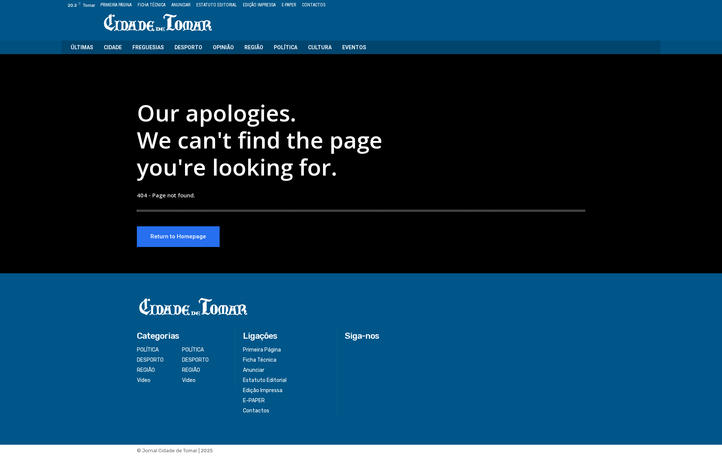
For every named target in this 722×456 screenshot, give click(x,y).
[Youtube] (656, 5)
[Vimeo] (647, 5)
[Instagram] (630, 5)
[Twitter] (639, 5)
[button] (650, 47)
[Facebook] (621, 5)
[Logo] (158, 23)
